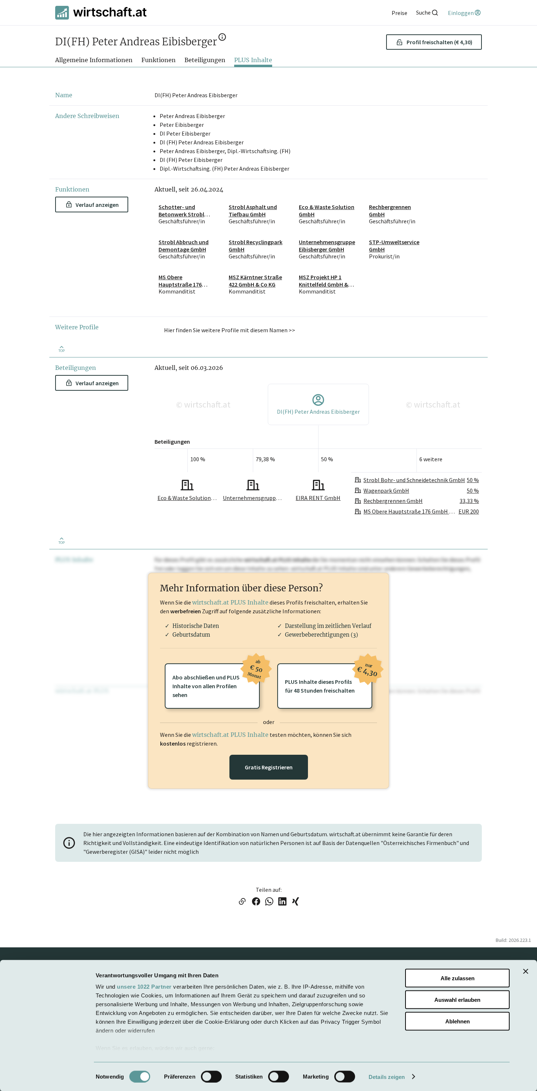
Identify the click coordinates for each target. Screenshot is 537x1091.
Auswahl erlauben (457, 999)
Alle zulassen (458, 978)
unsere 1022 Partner (144, 987)
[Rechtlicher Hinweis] (222, 39)
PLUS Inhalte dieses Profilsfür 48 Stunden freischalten (328, 678)
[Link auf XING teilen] (295, 902)
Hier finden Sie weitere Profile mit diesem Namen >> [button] (229, 330)
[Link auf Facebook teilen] (256, 902)
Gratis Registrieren (269, 767)
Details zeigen (387, 1076)
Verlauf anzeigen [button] (97, 204)
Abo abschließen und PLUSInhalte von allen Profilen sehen (216, 680)
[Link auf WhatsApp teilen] (269, 902)
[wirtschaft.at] (100, 12)
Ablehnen (457, 1021)
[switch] (211, 1076)
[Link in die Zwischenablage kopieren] (242, 902)
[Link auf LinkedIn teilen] (282, 902)
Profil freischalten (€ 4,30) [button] (439, 42)
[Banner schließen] (525, 971)
